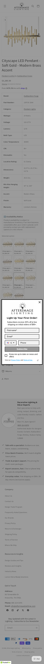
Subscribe (22, 349)
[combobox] (10, 342)
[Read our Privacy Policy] (37, 360)
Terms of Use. (28, 360)
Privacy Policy (15, 360)
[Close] (40, 302)
